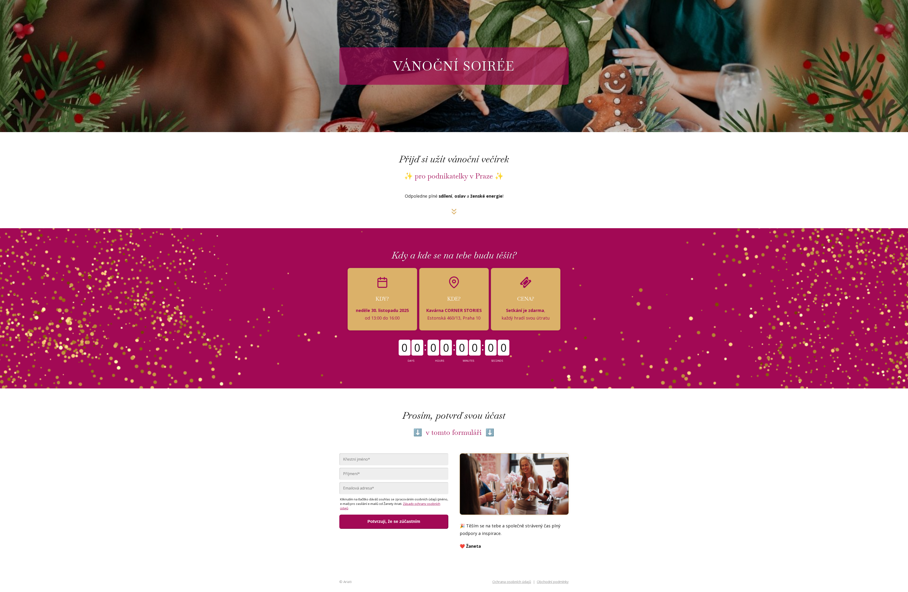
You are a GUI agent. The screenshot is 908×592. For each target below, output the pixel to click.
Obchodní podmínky (553, 581)
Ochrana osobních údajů (511, 581)
